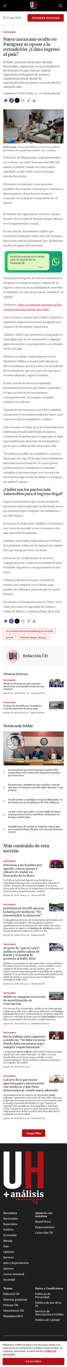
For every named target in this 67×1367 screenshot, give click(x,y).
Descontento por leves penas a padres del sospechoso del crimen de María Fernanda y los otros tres (34, 773)
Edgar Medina (38, 712)
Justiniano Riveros (40, 1023)
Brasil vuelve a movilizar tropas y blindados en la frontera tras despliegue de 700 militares (35, 801)
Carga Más (33, 1133)
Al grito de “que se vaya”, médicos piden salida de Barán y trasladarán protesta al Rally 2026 (21, 953)
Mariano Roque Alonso (33, 637)
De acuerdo (33, 1361)
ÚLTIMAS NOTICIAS (46, 18)
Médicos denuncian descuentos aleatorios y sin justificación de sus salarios (23, 686)
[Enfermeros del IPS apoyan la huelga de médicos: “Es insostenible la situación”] (56, 907)
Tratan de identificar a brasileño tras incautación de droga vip (22, 707)
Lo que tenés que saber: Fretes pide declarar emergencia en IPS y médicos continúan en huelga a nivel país (34, 814)
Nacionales (9, 32)
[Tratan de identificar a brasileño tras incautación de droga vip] (56, 705)
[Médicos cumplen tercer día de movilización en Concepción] (56, 996)
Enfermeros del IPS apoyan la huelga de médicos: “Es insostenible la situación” (23, 911)
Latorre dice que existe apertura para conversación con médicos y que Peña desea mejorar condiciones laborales (30, 1085)
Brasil (9, 637)
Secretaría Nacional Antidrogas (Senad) (29, 631)
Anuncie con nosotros (43, 1215)
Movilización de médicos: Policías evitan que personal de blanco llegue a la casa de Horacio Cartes (35, 829)
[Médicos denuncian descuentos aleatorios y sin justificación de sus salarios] (56, 683)
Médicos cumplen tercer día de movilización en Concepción (24, 1000)
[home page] (33, 6)
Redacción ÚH (35, 656)
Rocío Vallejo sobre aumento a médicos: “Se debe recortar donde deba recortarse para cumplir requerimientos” (24, 1042)
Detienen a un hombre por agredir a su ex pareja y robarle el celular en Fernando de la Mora (22, 870)
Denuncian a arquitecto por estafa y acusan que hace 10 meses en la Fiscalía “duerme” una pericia (35, 787)
